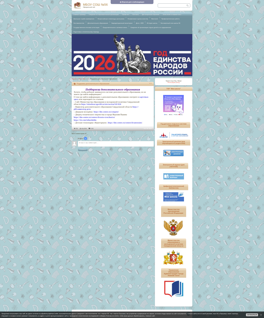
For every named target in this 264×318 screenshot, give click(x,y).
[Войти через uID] (85, 138)
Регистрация (171, 82)
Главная (74, 79)
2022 (79, 79)
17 (88, 79)
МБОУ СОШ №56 (95, 4)
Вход (178, 82)
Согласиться (252, 315)
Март (84, 79)
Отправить (83, 149)
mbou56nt (84, 128)
